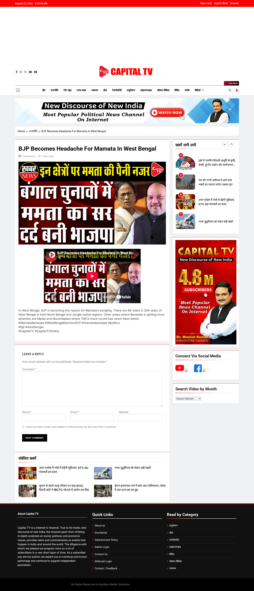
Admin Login (102, 547)
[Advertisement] (127, 39)
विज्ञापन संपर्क (206, 3)
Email (74, 412)
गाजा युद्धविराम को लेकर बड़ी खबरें (133, 468)
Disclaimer (101, 532)
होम (43, 90)
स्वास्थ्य (94, 90)
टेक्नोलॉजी (117, 90)
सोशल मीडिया (163, 90)
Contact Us (101, 554)
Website (123, 412)
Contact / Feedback (106, 568)
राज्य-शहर (81, 90)
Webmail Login (103, 561)
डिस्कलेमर (234, 3)
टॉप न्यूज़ (67, 90)
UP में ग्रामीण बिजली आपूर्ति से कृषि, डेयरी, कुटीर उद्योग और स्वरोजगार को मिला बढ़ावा (217, 165)
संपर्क (187, 90)
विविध (177, 90)
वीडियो (197, 90)
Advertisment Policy (106, 539)
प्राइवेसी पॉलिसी (221, 3)
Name (26, 412)
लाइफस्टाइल (146, 90)
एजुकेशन (131, 90)
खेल (105, 90)
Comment (29, 369)
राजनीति (54, 90)
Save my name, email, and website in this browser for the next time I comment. (71, 426)
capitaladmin (29, 156)
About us (100, 525)
